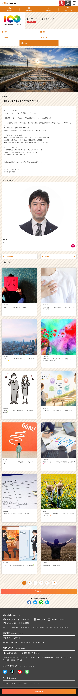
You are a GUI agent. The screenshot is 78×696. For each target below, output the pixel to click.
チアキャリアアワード (9, 683)
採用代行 (19, 660)
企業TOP (20, 31)
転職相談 (42, 627)
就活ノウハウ (6, 627)
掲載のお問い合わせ (31, 653)
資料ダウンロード (36, 657)
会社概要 (5, 642)
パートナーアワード (33, 683)
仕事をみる (39, 591)
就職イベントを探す (58, 619)
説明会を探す (26, 619)
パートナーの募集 (22, 683)
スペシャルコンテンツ (26, 627)
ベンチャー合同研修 (47, 657)
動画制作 (13, 660)
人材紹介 (57, 657)
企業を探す (41, 619)
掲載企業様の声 (7, 657)
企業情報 (20, 37)
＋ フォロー (31, 22)
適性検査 (26, 623)
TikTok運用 (6, 660)
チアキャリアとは (13, 638)
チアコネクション (66, 657)
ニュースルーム (13, 642)
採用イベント (16, 657)
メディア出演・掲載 (25, 642)
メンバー (59, 37)
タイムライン (26, 43)
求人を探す (11, 619)
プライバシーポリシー (38, 642)
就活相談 (35, 627)
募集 (59, 31)
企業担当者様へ (12, 653)
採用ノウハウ (25, 657)
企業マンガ (49, 627)
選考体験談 (15, 627)
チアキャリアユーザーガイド (61, 627)
